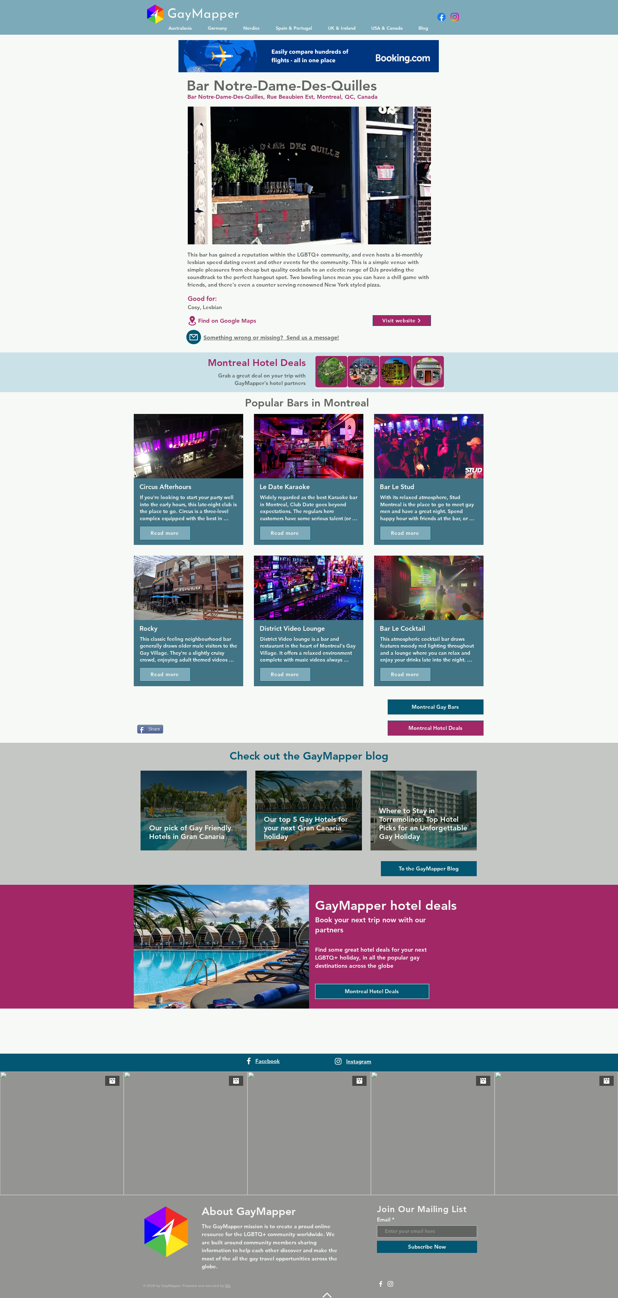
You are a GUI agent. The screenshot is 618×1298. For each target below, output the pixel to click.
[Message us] (193, 337)
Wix (228, 1286)
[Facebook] (441, 17)
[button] (182, 28)
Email (384, 1219)
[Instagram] (454, 17)
